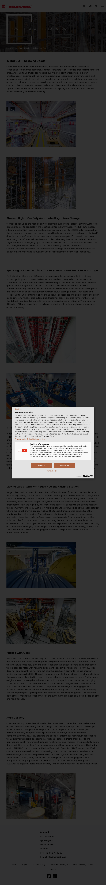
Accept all (64, 465)
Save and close (53, 471)
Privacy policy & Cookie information (30, 439)
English (18, 409)
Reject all (41, 465)
